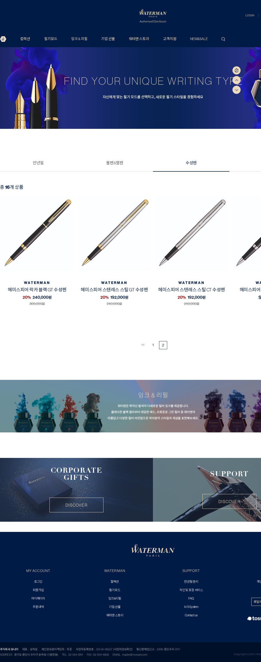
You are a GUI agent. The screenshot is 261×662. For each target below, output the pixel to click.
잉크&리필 (114, 598)
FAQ (191, 598)
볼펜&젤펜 (114, 162)
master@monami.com (135, 654)
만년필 (38, 162)
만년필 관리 (191, 581)
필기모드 (50, 38)
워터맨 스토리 (139, 38)
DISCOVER (76, 504)
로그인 (38, 581)
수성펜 (191, 162)
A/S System (191, 607)
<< (142, 345)
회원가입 (38, 590)
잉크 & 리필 (79, 38)
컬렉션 (25, 38)
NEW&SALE (199, 38)
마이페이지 (38, 598)
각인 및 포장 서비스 (191, 590)
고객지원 (169, 38)
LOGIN (249, 15)
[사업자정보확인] (123, 649)
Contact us (191, 615)
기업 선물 (108, 38)
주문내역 (38, 607)
